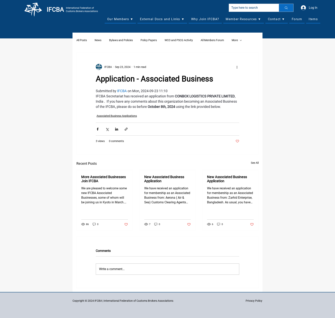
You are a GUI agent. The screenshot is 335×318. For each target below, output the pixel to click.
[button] (120, 19)
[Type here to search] (286, 8)
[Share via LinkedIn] (116, 129)
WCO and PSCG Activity (179, 40)
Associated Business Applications (117, 115)
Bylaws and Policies (121, 40)
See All (255, 162)
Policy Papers (149, 40)
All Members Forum (212, 40)
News (98, 40)
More (235, 40)
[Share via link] (126, 129)
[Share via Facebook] (97, 129)
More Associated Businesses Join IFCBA (103, 179)
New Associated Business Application (164, 179)
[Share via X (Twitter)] (107, 129)
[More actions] (237, 67)
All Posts (81, 40)
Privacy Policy (254, 300)
